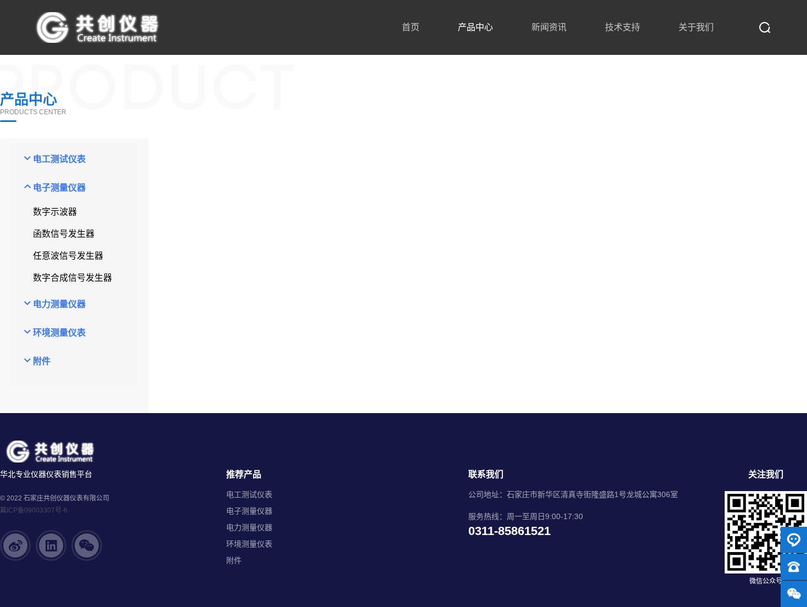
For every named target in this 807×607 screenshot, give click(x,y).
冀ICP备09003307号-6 (34, 510)
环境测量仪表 (249, 543)
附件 (234, 560)
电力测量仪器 (249, 527)
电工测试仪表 (249, 494)
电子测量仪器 (249, 510)
